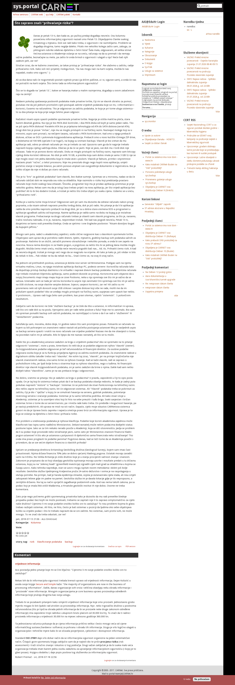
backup (69, 541)
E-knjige (148, 63)
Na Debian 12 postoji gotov (158, 272)
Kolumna (36, 522)
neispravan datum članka (157, 287)
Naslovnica (150, 40)
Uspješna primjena (154, 291)
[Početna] (60, 9)
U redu (187, 679)
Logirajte (76, 546)
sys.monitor (150, 121)
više (176, 295)
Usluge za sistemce (154, 71)
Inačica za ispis (114, 546)
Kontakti (76, 14)
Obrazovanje (151, 55)
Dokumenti (150, 59)
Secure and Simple (46, 584)
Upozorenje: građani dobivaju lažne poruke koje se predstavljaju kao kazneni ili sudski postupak (203, 150)
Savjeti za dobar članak (156, 143)
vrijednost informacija (27, 564)
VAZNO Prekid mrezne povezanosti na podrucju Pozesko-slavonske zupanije (200, 71)
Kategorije (149, 51)
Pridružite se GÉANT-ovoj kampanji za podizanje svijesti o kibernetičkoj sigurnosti (202, 139)
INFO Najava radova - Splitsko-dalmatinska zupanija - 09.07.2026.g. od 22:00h (201, 82)
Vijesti (147, 43)
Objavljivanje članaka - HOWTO (160, 139)
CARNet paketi (63, 14)
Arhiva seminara (20, 14)
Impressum (150, 75)
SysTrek (148, 67)
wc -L (189, 30)
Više (218, 111)
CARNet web (37, 14)
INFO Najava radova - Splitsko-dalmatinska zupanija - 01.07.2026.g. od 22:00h (201, 93)
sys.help (50, 14)
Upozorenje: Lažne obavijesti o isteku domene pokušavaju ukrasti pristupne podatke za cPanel (203, 160)
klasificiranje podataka (49, 541)
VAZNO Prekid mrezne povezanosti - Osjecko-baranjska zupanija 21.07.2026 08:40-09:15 (202, 60)
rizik (32, 541)
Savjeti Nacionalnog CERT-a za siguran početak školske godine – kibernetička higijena (203, 128)
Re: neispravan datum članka (159, 283)
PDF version (130, 546)
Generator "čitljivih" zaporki (158, 204)
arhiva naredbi (213, 34)
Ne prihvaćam (201, 679)
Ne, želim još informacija (53, 678)
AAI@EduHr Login (151, 26)
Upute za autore (152, 135)
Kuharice (149, 47)
